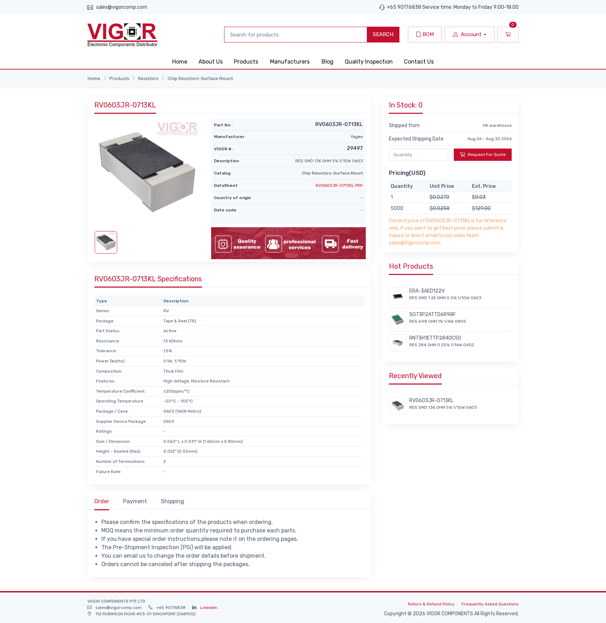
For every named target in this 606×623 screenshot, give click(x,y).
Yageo (357, 136)
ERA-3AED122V (427, 291)
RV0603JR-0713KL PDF (339, 185)
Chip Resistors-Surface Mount (200, 78)
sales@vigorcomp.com (121, 7)
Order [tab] (101, 501)
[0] (508, 34)
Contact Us (419, 61)
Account (471, 34)
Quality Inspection (369, 61)
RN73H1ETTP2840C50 (435, 338)
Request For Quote (487, 154)
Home (179, 61)
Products (246, 61)
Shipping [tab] (172, 501)
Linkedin (208, 607)
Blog (328, 61)
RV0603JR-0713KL (431, 401)
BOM (427, 34)
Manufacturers (290, 61)
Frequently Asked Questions (490, 604)
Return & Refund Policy (431, 604)
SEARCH (383, 34)
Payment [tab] (135, 501)
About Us (210, 61)
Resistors (148, 78)
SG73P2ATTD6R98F (432, 314)
